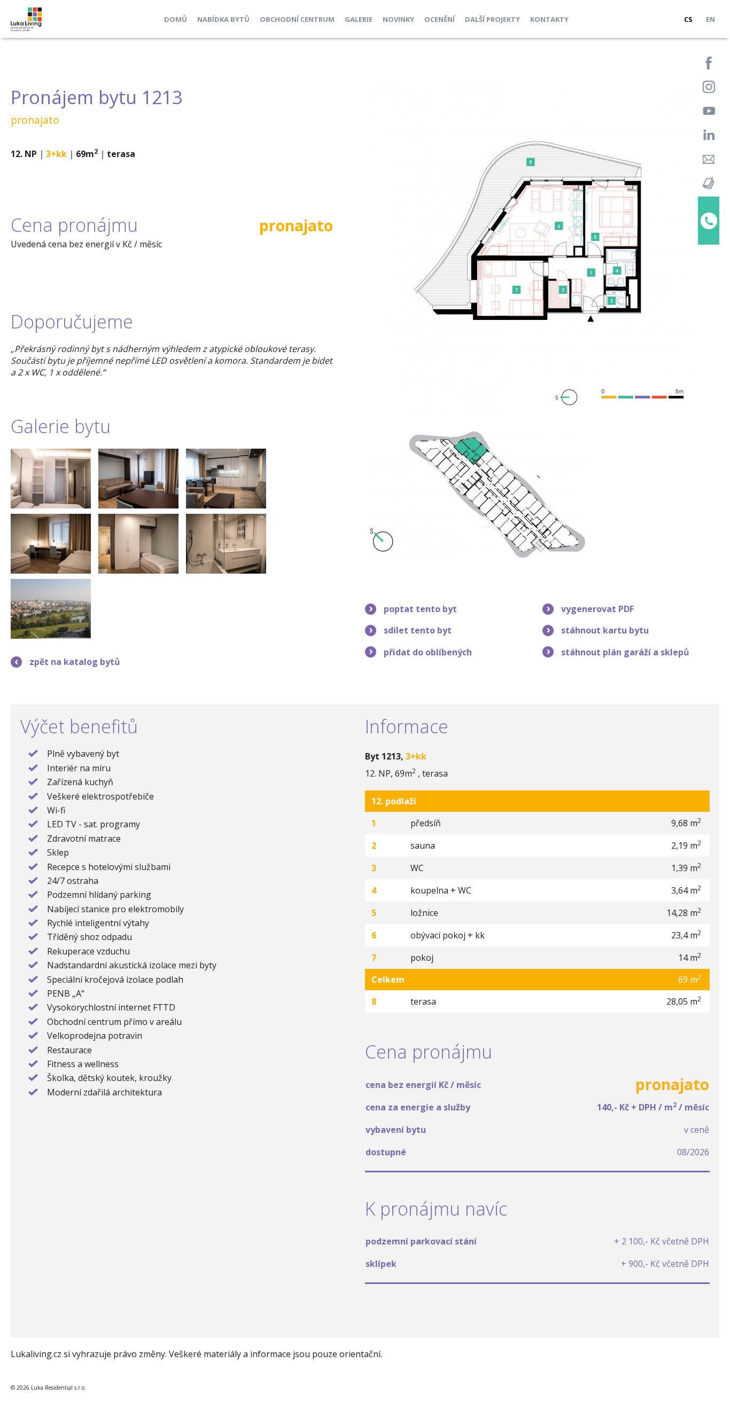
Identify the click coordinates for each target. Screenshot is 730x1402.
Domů (175, 19)
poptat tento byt (420, 609)
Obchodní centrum (297, 19)
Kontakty (549, 19)
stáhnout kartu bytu (605, 630)
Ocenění (439, 19)
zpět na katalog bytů (74, 662)
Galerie (358, 19)
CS (688, 19)
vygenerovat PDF (597, 609)
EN (710, 19)
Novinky (398, 19)
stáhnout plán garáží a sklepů (625, 652)
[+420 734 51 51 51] (708, 221)
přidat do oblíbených (428, 652)
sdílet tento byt (418, 630)
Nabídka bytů (223, 19)
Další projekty (492, 19)
